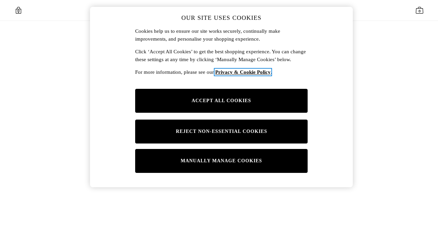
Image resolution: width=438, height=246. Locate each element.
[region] (221, 97)
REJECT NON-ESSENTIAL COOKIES (221, 131)
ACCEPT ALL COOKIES (221, 100)
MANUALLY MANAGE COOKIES (221, 160)
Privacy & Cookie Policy (243, 72)
